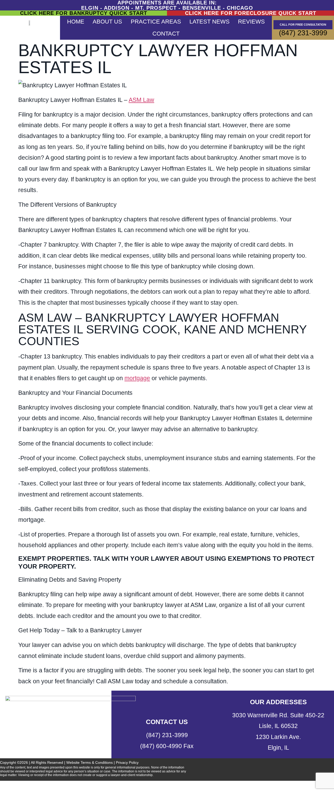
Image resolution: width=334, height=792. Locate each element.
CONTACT (166, 33)
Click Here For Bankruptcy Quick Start (83, 13)
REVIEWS (251, 21)
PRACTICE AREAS (156, 21)
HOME (75, 21)
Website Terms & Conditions (89, 762)
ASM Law (141, 99)
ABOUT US (107, 21)
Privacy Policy (127, 762)
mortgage (137, 378)
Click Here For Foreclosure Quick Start (250, 13)
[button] (167, 786)
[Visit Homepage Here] (30, 22)
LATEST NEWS (209, 21)
